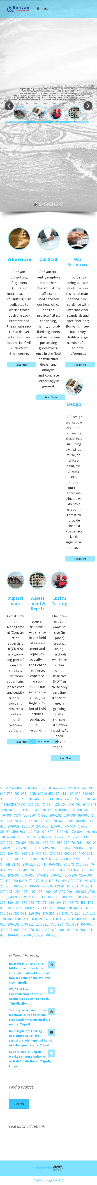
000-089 (81, 820)
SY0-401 (42, 875)
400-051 (20, 793)
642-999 (59, 788)
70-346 (48, 886)
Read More (22, 364)
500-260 (76, 810)
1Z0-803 (20, 842)
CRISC (4, 831)
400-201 (49, 842)
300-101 (72, 886)
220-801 (73, 788)
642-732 (6, 793)
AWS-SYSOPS (74, 799)
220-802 (47, 831)
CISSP (59, 886)
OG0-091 (74, 880)
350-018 (28, 853)
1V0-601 (89, 880)
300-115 (29, 864)
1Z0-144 (47, 799)
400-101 (42, 853)
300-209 (6, 842)
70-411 (19, 820)
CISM (17, 815)
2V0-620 (42, 826)
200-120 (73, 837)
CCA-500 (85, 875)
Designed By (43, 1167)
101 (34, 837)
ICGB (32, 793)
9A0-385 (55, 864)
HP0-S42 (89, 804)
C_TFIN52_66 (10, 864)
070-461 (75, 804)
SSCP (4, 788)
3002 (58, 799)
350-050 (45, 788)
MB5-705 (49, 848)
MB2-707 (29, 869)
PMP (43, 859)
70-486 (35, 810)
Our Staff (48, 259)
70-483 (82, 826)
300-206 (71, 875)
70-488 (76, 842)
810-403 (47, 880)
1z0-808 (33, 831)
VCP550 (29, 815)
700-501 (34, 886)
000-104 (20, 886)
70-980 (6, 815)
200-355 (6, 886)
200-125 (6, 891)
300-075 (82, 864)
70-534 (47, 804)
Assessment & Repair (55, 122)
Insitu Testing (74, 122)
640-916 (7, 848)
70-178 (34, 880)
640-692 (90, 810)
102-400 (13, 875)
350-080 (6, 799)
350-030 (56, 853)
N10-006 (61, 810)
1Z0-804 (76, 831)
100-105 (36, 891)
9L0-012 (63, 842)
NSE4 (53, 859)
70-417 (42, 864)
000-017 (57, 875)
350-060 (78, 848)
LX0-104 (60, 804)
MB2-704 (8, 837)
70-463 (70, 826)
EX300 (85, 837)
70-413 (61, 793)
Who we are (19, 259)
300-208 (20, 859)
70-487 (80, 902)
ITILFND (61, 831)
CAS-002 (16, 788)
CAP (53, 869)
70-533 (43, 869)
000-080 (70, 815)
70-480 (46, 820)
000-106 (70, 853)
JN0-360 (28, 875)
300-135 (6, 859)
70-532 (42, 815)
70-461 (58, 820)
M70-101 (80, 869)
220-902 (88, 793)
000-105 (22, 810)
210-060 (23, 837)
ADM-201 (85, 853)
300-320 (57, 924)
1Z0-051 (65, 859)
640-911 (59, 837)
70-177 (47, 810)
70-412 (5, 880)
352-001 (33, 820)
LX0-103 (91, 831)
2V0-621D (19, 880)
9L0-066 (31, 788)
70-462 (60, 880)
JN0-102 (90, 842)
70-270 (21, 848)
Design (38, 122)
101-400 (74, 793)
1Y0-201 (86, 886)
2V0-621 (6, 820)
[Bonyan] (18, 8)
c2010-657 (81, 859)
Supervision (20, 122)
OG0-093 (65, 869)
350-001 (35, 842)
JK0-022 (64, 848)
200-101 (55, 815)
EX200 (33, 859)
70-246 (33, 799)
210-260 (20, 799)
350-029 (13, 826)
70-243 (69, 864)
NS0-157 (13, 869)
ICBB (69, 820)
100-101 (34, 848)
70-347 (91, 799)
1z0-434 (13, 853)
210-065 (56, 826)
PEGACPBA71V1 (13, 804)
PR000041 (85, 815)
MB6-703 (18, 831)
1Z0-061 (7, 810)
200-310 (45, 837)
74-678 (86, 788)
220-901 (34, 804)
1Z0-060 (28, 826)
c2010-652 (46, 793)
